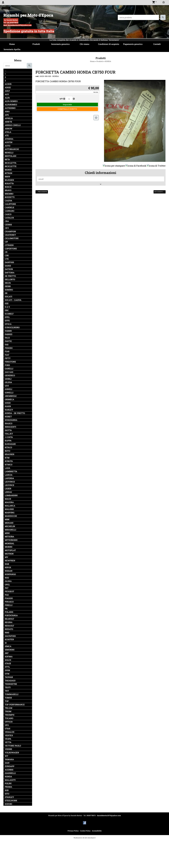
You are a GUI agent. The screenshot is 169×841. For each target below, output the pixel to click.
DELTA (8, 283)
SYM (7, 674)
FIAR (7, 351)
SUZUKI (8, 804)
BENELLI (9, 153)
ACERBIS (9, 770)
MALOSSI (9, 509)
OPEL (7, 585)
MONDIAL (9, 543)
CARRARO (9, 211)
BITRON (8, 173)
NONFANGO (10, 574)
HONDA (8, 777)
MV (6, 557)
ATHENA (9, 139)
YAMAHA (9, 759)
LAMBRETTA (11, 471)
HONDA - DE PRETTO (15, 413)
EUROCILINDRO (12, 327)
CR (6, 252)
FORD (7, 365)
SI (6, 643)
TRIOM (8, 711)
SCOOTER (9, 639)
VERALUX (9, 732)
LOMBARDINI (11, 495)
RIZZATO (9, 629)
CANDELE (9, 207)
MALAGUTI (10, 780)
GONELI (8, 389)
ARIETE (8, 122)
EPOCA (8, 324)
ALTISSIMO (10, 108)
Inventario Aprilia (12, 49)
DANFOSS (9, 262)
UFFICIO (9, 722)
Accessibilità (97, 831)
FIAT (7, 355)
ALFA (7, 98)
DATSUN (9, 269)
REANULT (9, 619)
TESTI (8, 687)
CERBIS (8, 225)
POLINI (8, 783)
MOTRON (9, 554)
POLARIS (9, 612)
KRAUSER (9, 454)
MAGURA (9, 502)
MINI (7, 533)
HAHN (8, 406)
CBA (7, 221)
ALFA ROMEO (11, 101)
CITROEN (9, 245)
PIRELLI (8, 605)
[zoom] (135, 120)
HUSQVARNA (11, 420)
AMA (7, 111)
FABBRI (8, 331)
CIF (6, 242)
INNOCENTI (10, 427)
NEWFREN (10, 561)
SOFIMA (9, 657)
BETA (7, 159)
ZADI (7, 763)
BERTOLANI (10, 156)
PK (6, 609)
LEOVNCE (9, 485)
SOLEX (8, 660)
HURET (8, 417)
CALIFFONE (10, 204)
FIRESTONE (10, 362)
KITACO (8, 447)
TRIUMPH (9, 715)
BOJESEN (9, 180)
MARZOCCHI (11, 516)
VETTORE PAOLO (13, 746)
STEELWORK (11, 801)
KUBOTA (9, 461)
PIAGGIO (9, 598)
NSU (7, 578)
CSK (7, 255)
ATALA (8, 132)
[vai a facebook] (84, 822)
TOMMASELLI (11, 694)
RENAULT (9, 626)
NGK (7, 564)
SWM (7, 670)
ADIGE (8, 87)
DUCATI (8, 297)
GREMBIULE (11, 396)
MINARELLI (10, 530)
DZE (7, 303)
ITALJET (9, 434)
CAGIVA (8, 201)
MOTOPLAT (10, 550)
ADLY (7, 91)
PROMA (8, 787)
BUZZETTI (10, 197)
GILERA (8, 382)
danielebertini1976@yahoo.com (109, 815)
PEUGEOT (9, 591)
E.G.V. (7, 307)
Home (12, 44)
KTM (7, 458)
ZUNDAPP (9, 766)
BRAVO (8, 190)
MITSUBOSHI (11, 540)
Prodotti (36, 44)
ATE (7, 135)
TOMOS (8, 698)
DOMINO (9, 290)
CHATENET (10, 235)
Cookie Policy (85, 831)
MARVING (9, 513)
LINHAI (8, 492)
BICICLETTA (10, 163)
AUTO (7, 146)
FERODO (9, 348)
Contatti (157, 44)
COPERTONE (11, 249)
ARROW (8, 129)
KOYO (7, 451)
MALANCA (10, 506)
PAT (6, 588)
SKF (7, 653)
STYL (7, 667)
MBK (7, 519)
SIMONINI (9, 650)
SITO (7, 794)
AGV (7, 94)
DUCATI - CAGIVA (13, 300)
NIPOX (8, 567)
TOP (7, 701)
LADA (7, 468)
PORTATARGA (11, 615)
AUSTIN (8, 142)
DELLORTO (10, 279)
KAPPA (8, 441)
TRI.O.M (8, 708)
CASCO (8, 214)
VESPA (8, 739)
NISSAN (8, 571)
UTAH (7, 729)
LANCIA (8, 475)
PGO (7, 595)
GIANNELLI (10, 773)
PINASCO (9, 602)
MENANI (9, 523)
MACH (8, 499)
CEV (7, 228)
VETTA (8, 742)
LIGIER (8, 489)
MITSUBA (9, 537)
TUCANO (9, 718)
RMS (7, 633)
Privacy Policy (73, 831)
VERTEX (9, 735)
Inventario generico (60, 44)
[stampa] (114, 165)
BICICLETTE (11, 166)
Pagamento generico (132, 44)
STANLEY (9, 797)
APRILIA (9, 118)
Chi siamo (84, 44)
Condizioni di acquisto (108, 44)
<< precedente (41, 192)
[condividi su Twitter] (156, 165)
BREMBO (9, 194)
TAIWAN (9, 677)
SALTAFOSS (10, 636)
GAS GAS (9, 372)
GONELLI (9, 393)
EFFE (7, 321)
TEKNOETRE (11, 684)
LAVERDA (9, 478)
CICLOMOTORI (11, 238)
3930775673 (91, 815)
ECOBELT (9, 314)
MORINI (8, 547)
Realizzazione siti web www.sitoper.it (84, 837)
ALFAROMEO (11, 105)
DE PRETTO (10, 276)
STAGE (8, 663)
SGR (7, 790)
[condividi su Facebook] (135, 165)
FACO (7, 338)
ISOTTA (8, 430)
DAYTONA (9, 273)
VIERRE (8, 749)
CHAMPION (10, 231)
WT (6, 756)
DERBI (8, 286)
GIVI (7, 386)
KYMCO (8, 465)
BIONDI (8, 170)
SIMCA (8, 646)
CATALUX (9, 218)
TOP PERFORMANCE (15, 705)
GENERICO (10, 375)
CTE (7, 259)
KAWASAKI (10, 444)
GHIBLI (8, 379)
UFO (7, 725)
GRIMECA (9, 399)
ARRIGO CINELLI (13, 125)
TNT (7, 691)
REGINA (8, 622)
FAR (6, 345)
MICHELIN (10, 526)
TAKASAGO (10, 681)
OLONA (8, 581)
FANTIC (8, 341)
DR (6, 293)
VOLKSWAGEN (12, 753)
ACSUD (8, 84)
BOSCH (8, 187)
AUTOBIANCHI (12, 149)
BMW (7, 177)
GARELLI (9, 369)
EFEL (7, 317)
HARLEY (9, 410)
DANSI (8, 266)
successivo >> (159, 192)
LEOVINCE (10, 482)
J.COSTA (9, 437)
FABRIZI (8, 334)
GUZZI (8, 403)
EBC (7, 310)
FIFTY (8, 358)
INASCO (8, 423)
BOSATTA (9, 183)
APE (7, 115)
